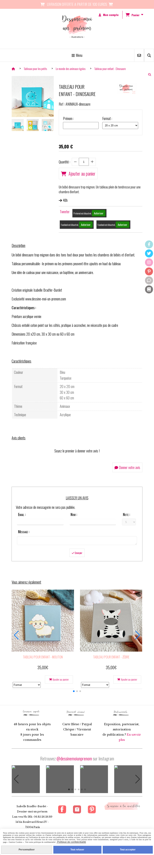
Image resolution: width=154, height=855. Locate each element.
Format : (107, 118)
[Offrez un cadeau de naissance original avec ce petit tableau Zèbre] (111, 621)
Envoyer (78, 553)
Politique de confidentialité (71, 842)
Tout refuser (77, 849)
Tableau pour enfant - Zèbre (111, 657)
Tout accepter (128, 849)
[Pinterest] (149, 271)
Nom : (74, 514)
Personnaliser (27, 849)
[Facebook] (149, 244)
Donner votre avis (129, 467)
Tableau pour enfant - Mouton (43, 657)
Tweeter (65, 211)
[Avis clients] (149, 280)
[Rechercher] (149, 55)
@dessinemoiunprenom (74, 758)
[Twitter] (149, 253)
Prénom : (68, 118)
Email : (21, 514)
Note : (126, 514)
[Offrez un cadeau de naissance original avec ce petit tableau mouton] (43, 621)
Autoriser (98, 213)
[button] (74, 691)
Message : (23, 531)
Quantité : (64, 161)
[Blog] (149, 289)
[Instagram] (149, 262)
